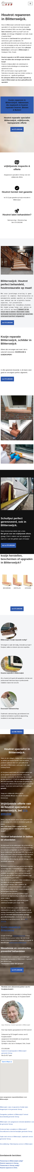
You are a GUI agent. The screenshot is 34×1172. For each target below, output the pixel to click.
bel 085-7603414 (17, 732)
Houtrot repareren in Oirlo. (9, 1167)
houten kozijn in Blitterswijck (17, 942)
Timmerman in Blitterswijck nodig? (11, 1161)
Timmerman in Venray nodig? (9, 1165)
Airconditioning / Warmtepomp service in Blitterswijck (16, 1144)
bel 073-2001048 (17, 129)
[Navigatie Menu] (30, 3)
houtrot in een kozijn (19, 936)
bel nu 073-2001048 (8, 545)
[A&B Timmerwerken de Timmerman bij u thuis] (7, 3)
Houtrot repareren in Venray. (9, 1163)
